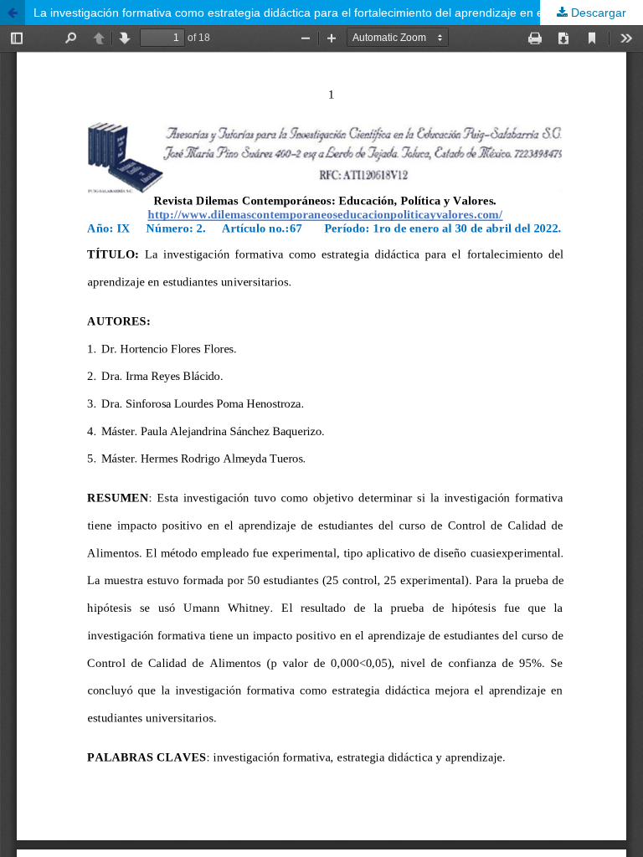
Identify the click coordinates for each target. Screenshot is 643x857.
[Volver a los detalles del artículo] (12, 12)
